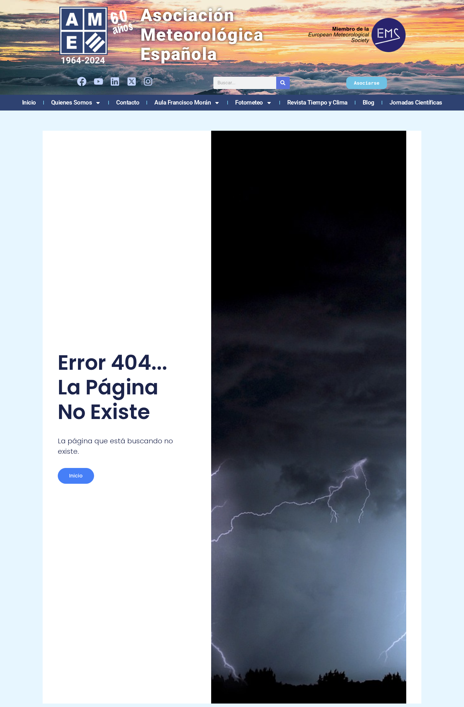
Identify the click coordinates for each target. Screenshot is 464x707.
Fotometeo (249, 102)
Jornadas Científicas (416, 102)
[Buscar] (283, 83)
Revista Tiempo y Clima (317, 102)
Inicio (29, 102)
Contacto (127, 102)
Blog (368, 102)
